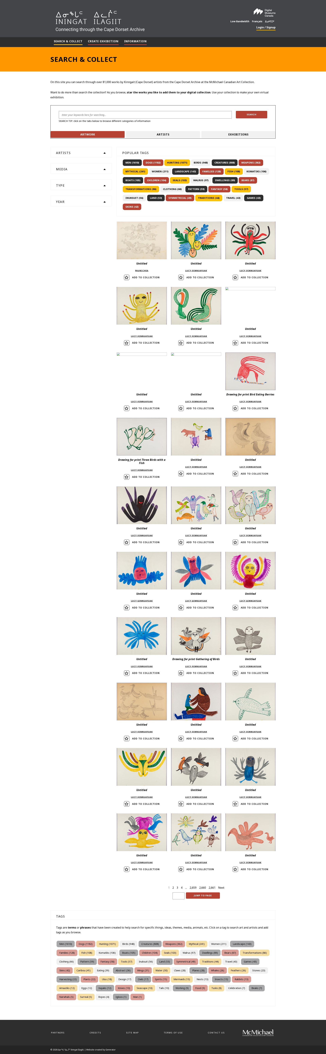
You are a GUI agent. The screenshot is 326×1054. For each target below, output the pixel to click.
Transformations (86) (140, 189)
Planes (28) (198, 970)
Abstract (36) (123, 970)
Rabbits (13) (241, 979)
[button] (251, 114)
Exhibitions (238, 134)
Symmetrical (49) (180, 197)
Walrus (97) (201, 180)
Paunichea (141, 270)
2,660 (202, 887)
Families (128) (211, 171)
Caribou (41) (83, 970)
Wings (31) (143, 970)
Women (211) (160, 171)
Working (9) (182, 988)
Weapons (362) (250, 162)
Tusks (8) (216, 988)
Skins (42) (132, 206)
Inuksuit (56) (134, 197)
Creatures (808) (224, 162)
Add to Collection (146, 277)
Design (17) (124, 979)
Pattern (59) (196, 189)
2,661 (212, 887)
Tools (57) (241, 189)
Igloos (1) (121, 996)
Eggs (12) (86, 988)
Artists (163, 134)
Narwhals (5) (66, 996)
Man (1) (137, 996)
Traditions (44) (209, 197)
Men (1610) (132, 162)
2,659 (193, 887)
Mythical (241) (135, 171)
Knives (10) (124, 988)
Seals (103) (180, 180)
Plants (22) (89, 979)
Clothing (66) (172, 189)
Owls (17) (143, 979)
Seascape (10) (144, 988)
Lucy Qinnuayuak (196, 270)
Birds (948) (201, 162)
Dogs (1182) (153, 162)
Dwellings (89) (225, 180)
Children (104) (156, 180)
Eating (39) (103, 970)
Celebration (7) (236, 988)
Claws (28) (180, 970)
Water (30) (162, 970)
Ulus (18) (107, 979)
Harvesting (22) (68, 979)
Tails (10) (164, 988)
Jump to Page (203, 895)
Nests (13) (202, 979)
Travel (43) (233, 197)
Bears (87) (247, 180)
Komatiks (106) (256, 171)
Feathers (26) (238, 970)
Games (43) (254, 197)
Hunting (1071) (177, 162)
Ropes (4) (103, 996)
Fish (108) (234, 171)
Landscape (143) (185, 171)
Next (221, 887)
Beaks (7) (256, 988)
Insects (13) (221, 979)
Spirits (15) (161, 979)
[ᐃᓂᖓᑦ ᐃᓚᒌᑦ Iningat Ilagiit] (125, 20)
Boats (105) (132, 180)
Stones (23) (258, 970)
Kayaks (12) (104, 988)
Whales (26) (217, 970)
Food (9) (200, 988)
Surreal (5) (86, 996)
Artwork (87, 134)
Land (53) (156, 197)
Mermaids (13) (182, 979)
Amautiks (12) (67, 988)
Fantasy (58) (219, 189)
